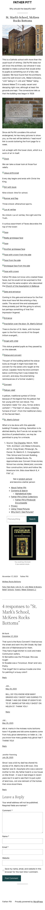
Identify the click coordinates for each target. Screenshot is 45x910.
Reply (4, 677)
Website (5, 858)
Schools (11, 590)
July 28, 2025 (7, 757)
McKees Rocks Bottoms (11, 582)
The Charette (20, 443)
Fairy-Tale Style (8, 587)
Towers (18, 590)
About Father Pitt (18, 488)
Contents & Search (19, 491)
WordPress (38, 901)
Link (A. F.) (19, 587)
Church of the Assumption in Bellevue (22, 286)
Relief (4, 590)
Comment (7, 810)
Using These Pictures (20, 509)
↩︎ (12, 473)
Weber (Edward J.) (28, 590)
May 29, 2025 (11, 689)
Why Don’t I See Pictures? (22, 512)
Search (32, 519)
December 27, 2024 (10, 636)
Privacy (14, 506)
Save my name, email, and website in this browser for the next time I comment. (23, 870)
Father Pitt (22, 2)
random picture (25, 479)
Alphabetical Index (23, 494)
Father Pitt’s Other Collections (24, 497)
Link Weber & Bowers (33, 587)
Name (5, 836)
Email (5, 847)
